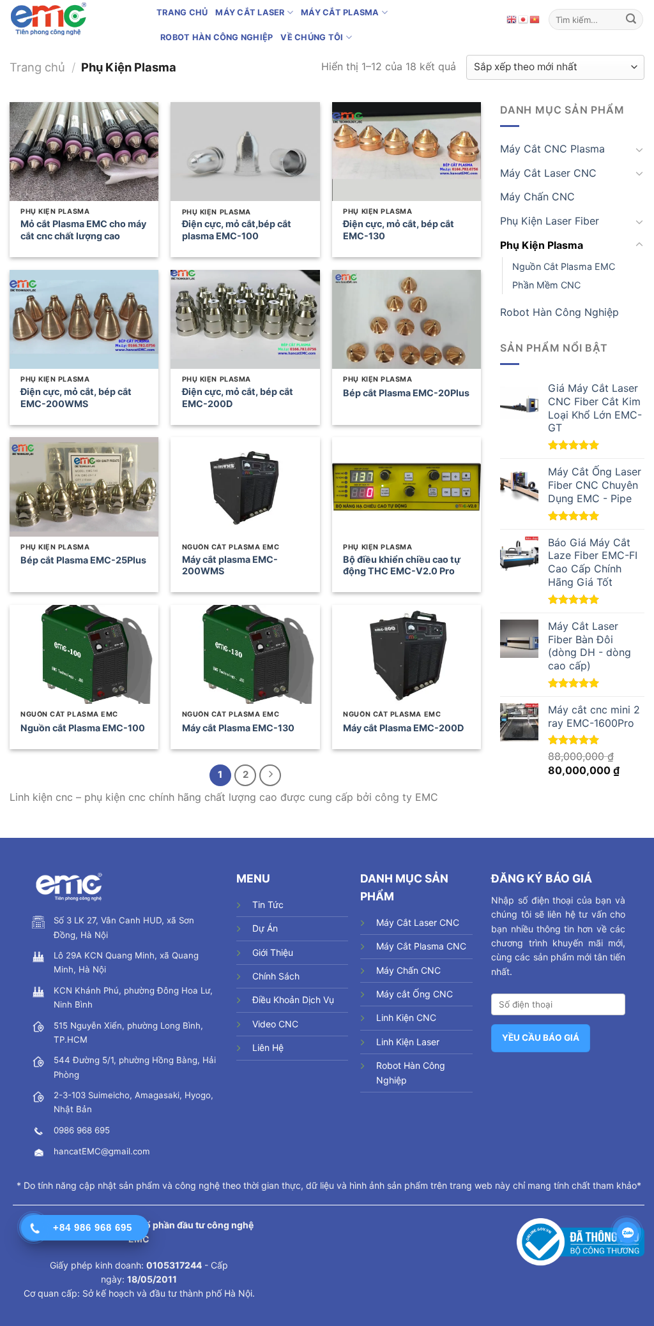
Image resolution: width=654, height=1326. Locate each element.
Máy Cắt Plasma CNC (421, 946)
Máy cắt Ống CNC (414, 993)
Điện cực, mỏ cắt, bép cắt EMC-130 (398, 229)
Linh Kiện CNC (406, 1017)
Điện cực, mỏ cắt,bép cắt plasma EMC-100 (236, 229)
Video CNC (275, 1023)
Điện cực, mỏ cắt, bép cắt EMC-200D (237, 397)
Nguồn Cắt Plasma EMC (563, 266)
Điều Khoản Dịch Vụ (293, 999)
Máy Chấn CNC (537, 196)
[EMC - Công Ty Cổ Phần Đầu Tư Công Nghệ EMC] (73, 19)
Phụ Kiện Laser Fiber (549, 220)
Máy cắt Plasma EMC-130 (238, 727)
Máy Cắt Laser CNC (548, 173)
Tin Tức (268, 904)
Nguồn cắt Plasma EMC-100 (82, 727)
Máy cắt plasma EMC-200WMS (230, 565)
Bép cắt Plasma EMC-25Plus (83, 560)
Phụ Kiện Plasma (541, 244)
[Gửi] (631, 19)
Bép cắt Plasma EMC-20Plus (406, 392)
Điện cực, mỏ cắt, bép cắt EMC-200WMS (76, 397)
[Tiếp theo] (270, 775)
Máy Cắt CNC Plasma (552, 148)
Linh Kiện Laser (407, 1041)
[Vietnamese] (535, 19)
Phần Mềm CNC (546, 284)
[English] (512, 19)
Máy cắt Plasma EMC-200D (403, 727)
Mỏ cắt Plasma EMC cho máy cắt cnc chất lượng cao (83, 229)
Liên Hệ (268, 1047)
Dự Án (265, 928)
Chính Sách (276, 976)
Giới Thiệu (272, 952)
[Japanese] (523, 19)
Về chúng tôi (311, 37)
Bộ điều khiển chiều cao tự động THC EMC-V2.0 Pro (401, 565)
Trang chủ (37, 67)
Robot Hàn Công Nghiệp (216, 37)
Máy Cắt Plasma (340, 12)
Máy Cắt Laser (249, 12)
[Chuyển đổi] (639, 149)
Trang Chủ (182, 12)
